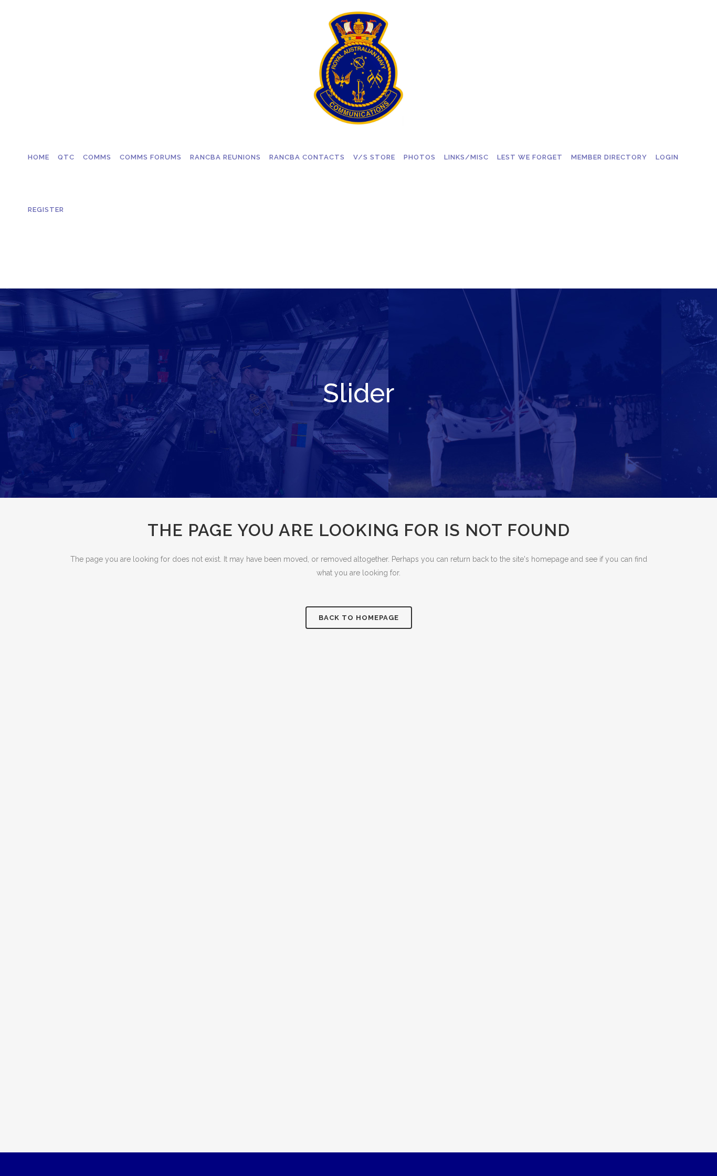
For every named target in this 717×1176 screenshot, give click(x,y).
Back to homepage (359, 618)
